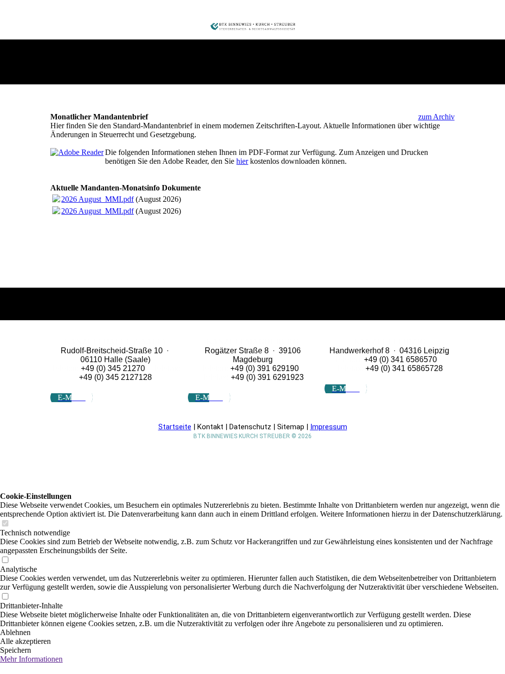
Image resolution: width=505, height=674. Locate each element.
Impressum (328, 426)
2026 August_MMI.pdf (97, 199)
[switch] (5, 524)
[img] (253, 26)
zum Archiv (436, 116)
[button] (252, 632)
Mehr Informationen (31, 659)
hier (242, 161)
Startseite (174, 426)
